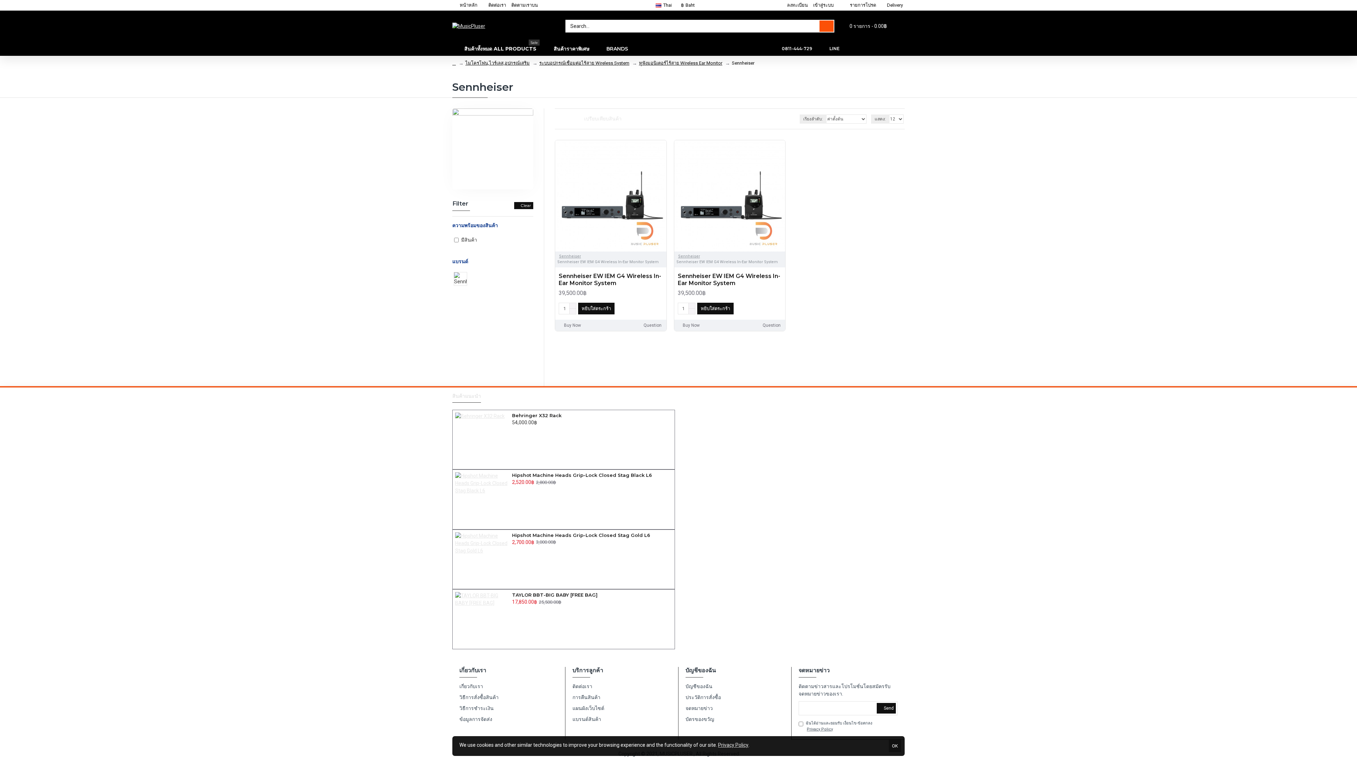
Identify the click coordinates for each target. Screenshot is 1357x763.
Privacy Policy (733, 745)
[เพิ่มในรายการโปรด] (649, 308)
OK (895, 746)
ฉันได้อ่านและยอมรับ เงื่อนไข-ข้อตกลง (839, 726)
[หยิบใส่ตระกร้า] (514, 430)
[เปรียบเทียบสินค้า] (659, 308)
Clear (526, 205)
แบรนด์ (460, 261)
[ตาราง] (557, 119)
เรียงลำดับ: (813, 119)
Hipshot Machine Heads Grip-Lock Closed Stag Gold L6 (581, 535)
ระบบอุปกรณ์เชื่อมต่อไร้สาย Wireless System (584, 63)
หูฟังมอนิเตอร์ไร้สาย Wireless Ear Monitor (680, 63)
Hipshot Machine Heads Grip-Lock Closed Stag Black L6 (582, 475)
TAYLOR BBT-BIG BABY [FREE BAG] (555, 595)
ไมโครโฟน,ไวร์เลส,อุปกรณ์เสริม (497, 63)
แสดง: (880, 119)
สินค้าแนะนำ (466, 396)
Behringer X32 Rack (537, 415)
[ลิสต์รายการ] (566, 119)
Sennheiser (570, 256)
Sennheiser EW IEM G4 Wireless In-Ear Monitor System (610, 280)
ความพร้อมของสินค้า (475, 225)
